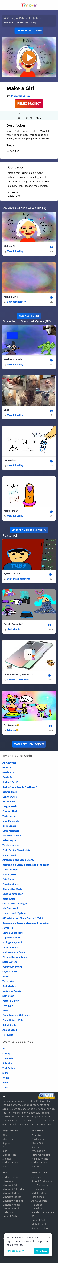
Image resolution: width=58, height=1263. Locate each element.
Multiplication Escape (14, 952)
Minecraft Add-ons (12, 1200)
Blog (4, 1135)
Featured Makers (40, 1154)
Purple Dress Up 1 (14, 624)
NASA (5, 976)
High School (38, 1196)
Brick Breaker (9, 825)
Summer (36, 1166)
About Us (7, 1139)
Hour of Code (9, 1216)
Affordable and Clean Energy (18, 859)
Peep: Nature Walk (12, 1020)
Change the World (12, 888)
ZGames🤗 (13, 730)
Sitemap (6, 1158)
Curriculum (37, 1139)
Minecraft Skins (10, 1185)
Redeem (35, 1147)
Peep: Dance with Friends (16, 1015)
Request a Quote (40, 1227)
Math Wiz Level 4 (13, 359)
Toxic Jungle (9, 816)
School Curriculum (41, 1181)
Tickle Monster (10, 845)
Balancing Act (9, 840)
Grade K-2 (7, 767)
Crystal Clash (9, 971)
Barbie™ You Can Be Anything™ (19, 786)
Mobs (5, 1087)
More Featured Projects (29, 744)
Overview (36, 1135)
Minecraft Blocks (11, 1196)
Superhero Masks (12, 937)
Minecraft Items (11, 1204)
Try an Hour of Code (17, 756)
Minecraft (7, 1058)
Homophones (10, 947)
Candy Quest (9, 796)
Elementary (37, 1189)
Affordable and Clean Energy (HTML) (22, 918)
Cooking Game (10, 884)
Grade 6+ (7, 777)
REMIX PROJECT (29, 104)
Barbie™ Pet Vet (11, 782)
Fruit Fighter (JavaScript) (16, 850)
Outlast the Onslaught (14, 903)
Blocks (6, 1082)
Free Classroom (40, 1185)
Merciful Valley (20, 95)
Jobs (4, 1150)
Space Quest (9, 874)
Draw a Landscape (12, 932)
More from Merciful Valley (29, 530)
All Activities (9, 762)
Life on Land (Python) (14, 913)
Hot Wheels (8, 801)
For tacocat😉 (11, 725)
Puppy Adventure (12, 966)
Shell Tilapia (13, 629)
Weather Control (11, 835)
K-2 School (37, 1204)
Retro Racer (8, 898)
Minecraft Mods (11, 1208)
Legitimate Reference (18, 578)
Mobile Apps (9, 1154)
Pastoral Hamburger (18, 679)
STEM (5, 1010)
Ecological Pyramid (12, 942)
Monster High (10, 869)
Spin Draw (8, 995)
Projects (33, 18)
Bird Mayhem (9, 986)
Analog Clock (9, 1029)
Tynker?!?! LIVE (12, 573)
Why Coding (38, 1150)
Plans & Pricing (39, 1158)
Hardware (7, 1034)
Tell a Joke (8, 981)
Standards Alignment (43, 1212)
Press (5, 1147)
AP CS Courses (39, 1200)
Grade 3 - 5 (8, 772)
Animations (10, 460)
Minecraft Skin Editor (14, 1189)
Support (6, 1143)
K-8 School (37, 1208)
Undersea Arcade (11, 990)
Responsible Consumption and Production (25, 864)
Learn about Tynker (29, 30)
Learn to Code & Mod (18, 1041)
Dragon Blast (9, 791)
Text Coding (8, 1068)
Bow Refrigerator (16, 301)
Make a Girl (10, 246)
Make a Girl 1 (11, 296)
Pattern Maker (10, 1000)
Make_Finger (11, 510)
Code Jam (7, 1212)
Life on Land (9, 854)
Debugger (7, 1005)
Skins (5, 1072)
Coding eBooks (10, 1162)
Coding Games (10, 1177)
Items (5, 1077)
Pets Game (8, 879)
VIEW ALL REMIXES (29, 315)
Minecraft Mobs (11, 1193)
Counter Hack (10, 811)
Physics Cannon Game (14, 956)
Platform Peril (10, 908)
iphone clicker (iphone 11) (18, 674)
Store (5, 1166)
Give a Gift (37, 1143)
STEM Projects (39, 1224)
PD (33, 1216)
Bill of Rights (9, 1024)
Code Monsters (10, 830)
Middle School (39, 1193)
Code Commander (12, 893)
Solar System (9, 961)
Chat (6, 409)
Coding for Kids (15, 18)
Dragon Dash (9, 806)
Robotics (7, 1063)
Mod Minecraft (10, 820)
